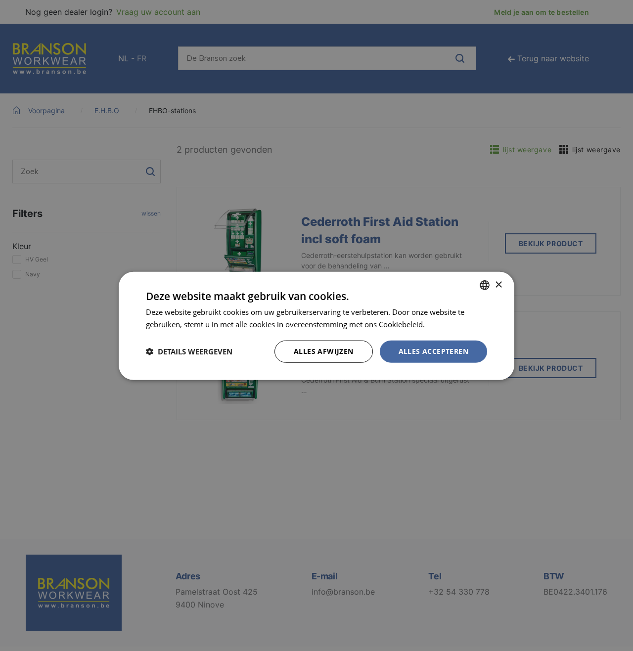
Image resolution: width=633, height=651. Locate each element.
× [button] (498, 284)
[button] (189, 351)
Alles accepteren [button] (433, 350)
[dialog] (316, 325)
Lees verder (446, 324)
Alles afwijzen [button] (324, 350)
